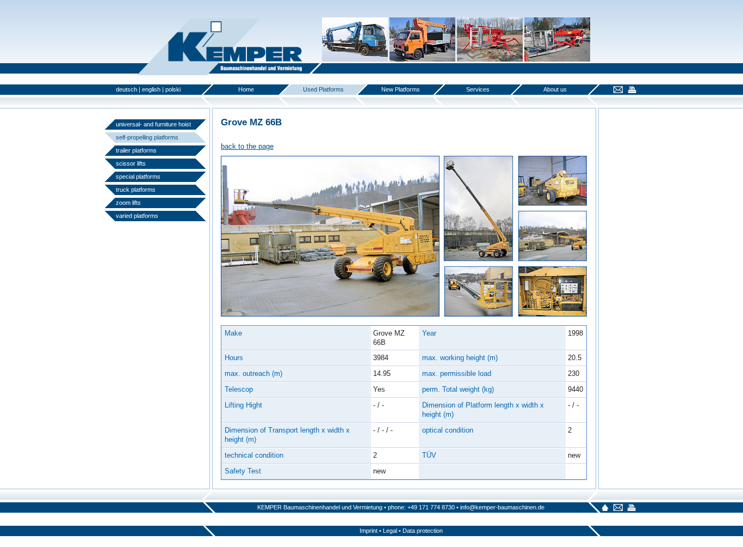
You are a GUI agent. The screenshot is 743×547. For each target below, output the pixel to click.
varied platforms (137, 215)
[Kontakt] (616, 91)
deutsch (126, 89)
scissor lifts (131, 163)
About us (555, 89)
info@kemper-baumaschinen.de (502, 507)
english (151, 89)
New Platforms (400, 89)
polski (173, 89)
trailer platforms (136, 150)
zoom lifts (128, 202)
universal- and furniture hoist (153, 124)
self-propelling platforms (147, 137)
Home (246, 89)
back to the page (247, 146)
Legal (390, 530)
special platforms (138, 176)
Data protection (423, 530)
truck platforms (136, 189)
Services (478, 89)
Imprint (368, 530)
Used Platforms (323, 89)
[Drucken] (630, 91)
